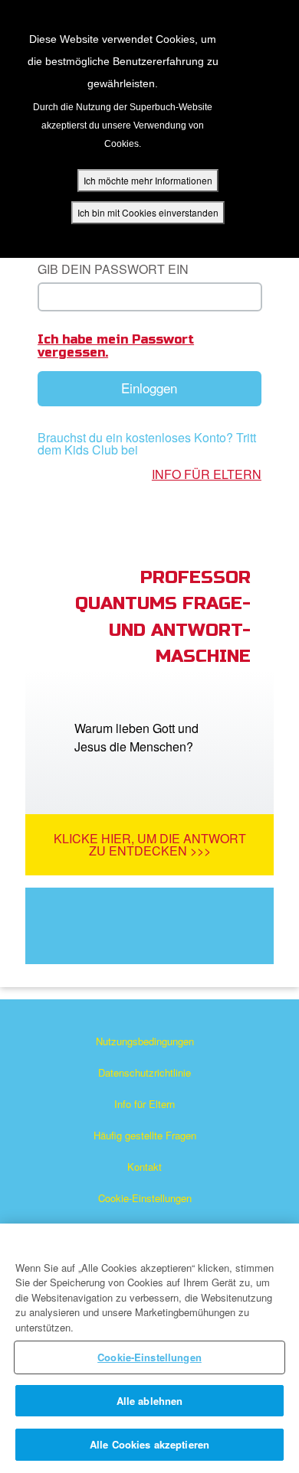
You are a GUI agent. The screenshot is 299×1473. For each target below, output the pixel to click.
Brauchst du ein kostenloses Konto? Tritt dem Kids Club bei (147, 444)
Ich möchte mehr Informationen (148, 180)
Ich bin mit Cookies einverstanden (148, 212)
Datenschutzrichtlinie (144, 1072)
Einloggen (149, 387)
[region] (149, 1348)
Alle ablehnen (150, 1400)
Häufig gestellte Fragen (145, 1135)
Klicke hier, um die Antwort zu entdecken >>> (150, 844)
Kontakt (144, 1166)
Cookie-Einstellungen (145, 1198)
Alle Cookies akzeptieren (149, 1444)
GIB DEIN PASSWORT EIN (113, 269)
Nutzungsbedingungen (145, 1041)
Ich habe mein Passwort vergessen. (116, 346)
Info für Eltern (206, 474)
